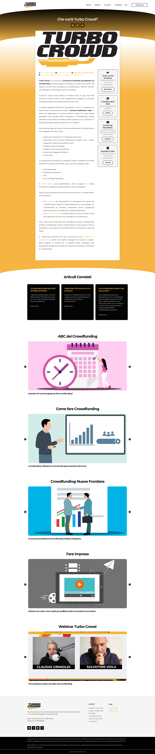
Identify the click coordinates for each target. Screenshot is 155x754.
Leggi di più (34, 306)
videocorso (50, 201)
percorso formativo (53, 213)
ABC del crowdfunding (83, 73)
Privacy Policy (113, 708)
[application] (91, 5)
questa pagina (47, 184)
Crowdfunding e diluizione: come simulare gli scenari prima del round (57, 466)
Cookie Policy (113, 711)
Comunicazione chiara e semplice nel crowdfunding (50, 684)
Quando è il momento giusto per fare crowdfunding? (50, 393)
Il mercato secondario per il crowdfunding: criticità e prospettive (54, 538)
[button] (139, 5)
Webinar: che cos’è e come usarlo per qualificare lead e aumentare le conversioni (61, 611)
